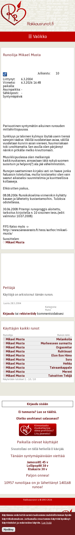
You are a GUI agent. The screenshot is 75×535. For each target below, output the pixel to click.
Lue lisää (47, 522)
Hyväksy (8, 529)
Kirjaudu (8, 313)
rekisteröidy (27, 313)
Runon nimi (63, 335)
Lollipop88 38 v (37, 465)
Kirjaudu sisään (37, 404)
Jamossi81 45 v (37, 462)
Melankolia (64, 339)
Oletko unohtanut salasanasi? (37, 418)
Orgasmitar (64, 347)
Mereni (67, 371)
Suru (69, 359)
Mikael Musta (14, 242)
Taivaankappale (61, 367)
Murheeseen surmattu (56, 343)
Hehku (67, 363)
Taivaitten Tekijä (60, 375)
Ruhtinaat (65, 351)
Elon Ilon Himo (61, 355)
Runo (48, 309)
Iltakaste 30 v (37, 469)
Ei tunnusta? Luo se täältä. (37, 412)
